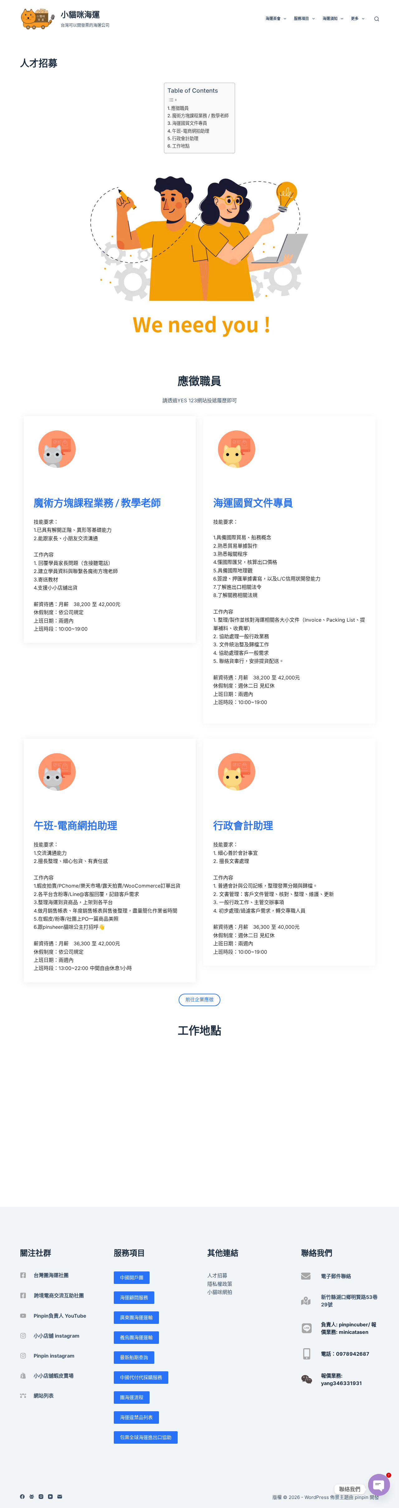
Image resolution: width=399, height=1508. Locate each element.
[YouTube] (50, 1496)
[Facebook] (22, 1496)
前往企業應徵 (199, 999)
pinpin (361, 1497)
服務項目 (301, 18)
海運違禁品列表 (136, 1417)
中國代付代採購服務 (141, 1377)
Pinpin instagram (54, 1356)
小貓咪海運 (80, 14)
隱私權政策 (219, 1284)
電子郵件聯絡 (336, 1276)
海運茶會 (273, 18)
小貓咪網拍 (219, 1292)
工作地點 (181, 146)
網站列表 (44, 1396)
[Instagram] (41, 1496)
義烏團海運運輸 (136, 1337)
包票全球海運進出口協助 (145, 1437)
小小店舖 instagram (56, 1336)
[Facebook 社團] (31, 1496)
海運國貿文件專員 (189, 123)
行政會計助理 (185, 138)
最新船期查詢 (134, 1357)
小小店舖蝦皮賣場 (54, 1376)
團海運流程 (131, 1397)
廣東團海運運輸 (136, 1317)
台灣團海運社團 (51, 1275)
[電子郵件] (59, 1496)
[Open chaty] (379, 1489)
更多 (354, 18)
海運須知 (330, 18)
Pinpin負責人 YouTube (60, 1316)
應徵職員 (180, 108)
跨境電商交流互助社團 (59, 1295)
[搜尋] (376, 19)
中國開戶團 (131, 1277)
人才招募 (217, 1275)
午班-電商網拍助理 (190, 131)
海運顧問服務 (134, 1297)
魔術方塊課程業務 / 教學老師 (200, 115)
